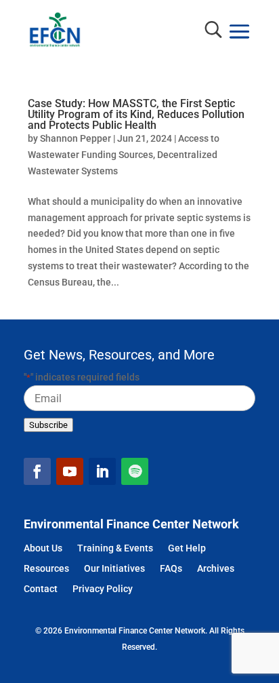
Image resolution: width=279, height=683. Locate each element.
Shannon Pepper (75, 138)
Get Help (187, 549)
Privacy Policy (102, 590)
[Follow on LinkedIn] (102, 471)
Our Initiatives (114, 569)
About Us (43, 549)
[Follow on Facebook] (37, 471)
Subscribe (48, 425)
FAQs (171, 569)
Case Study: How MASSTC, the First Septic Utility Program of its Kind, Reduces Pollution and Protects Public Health (136, 114)
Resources (46, 569)
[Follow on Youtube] (69, 471)
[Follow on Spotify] (134, 471)
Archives (215, 569)
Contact (41, 590)
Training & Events (115, 549)
